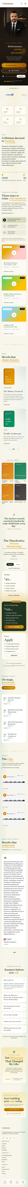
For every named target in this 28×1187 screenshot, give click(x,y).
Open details (6, 404)
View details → (6, 477)
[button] (25, 3)
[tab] (14, 220)
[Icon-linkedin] (6, 1138)
